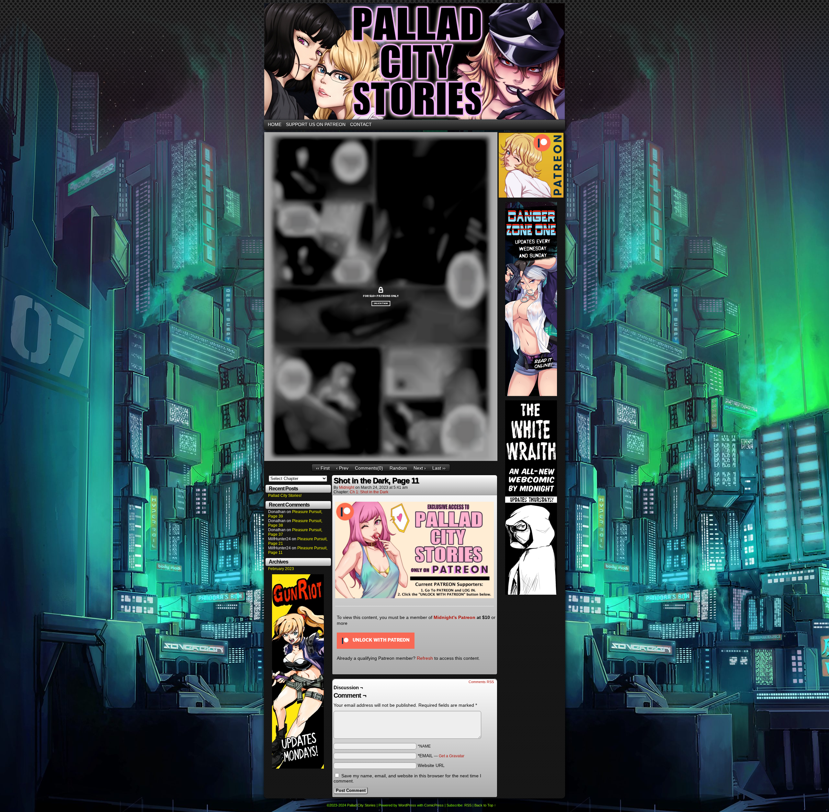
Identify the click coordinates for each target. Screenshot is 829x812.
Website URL (431, 765)
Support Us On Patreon (316, 124)
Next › (420, 468)
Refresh (425, 658)
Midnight (346, 487)
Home (274, 124)
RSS (467, 805)
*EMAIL (441, 755)
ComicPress (434, 805)
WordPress (407, 805)
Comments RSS (481, 682)
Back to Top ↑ (485, 805)
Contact (361, 124)
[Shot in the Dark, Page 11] (380, 459)
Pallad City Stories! (284, 495)
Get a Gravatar (451, 756)
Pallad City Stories (361, 805)
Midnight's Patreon (454, 617)
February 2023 (281, 568)
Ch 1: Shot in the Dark (369, 492)
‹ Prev (342, 468)
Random (398, 468)
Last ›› (439, 468)
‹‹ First (323, 468)
